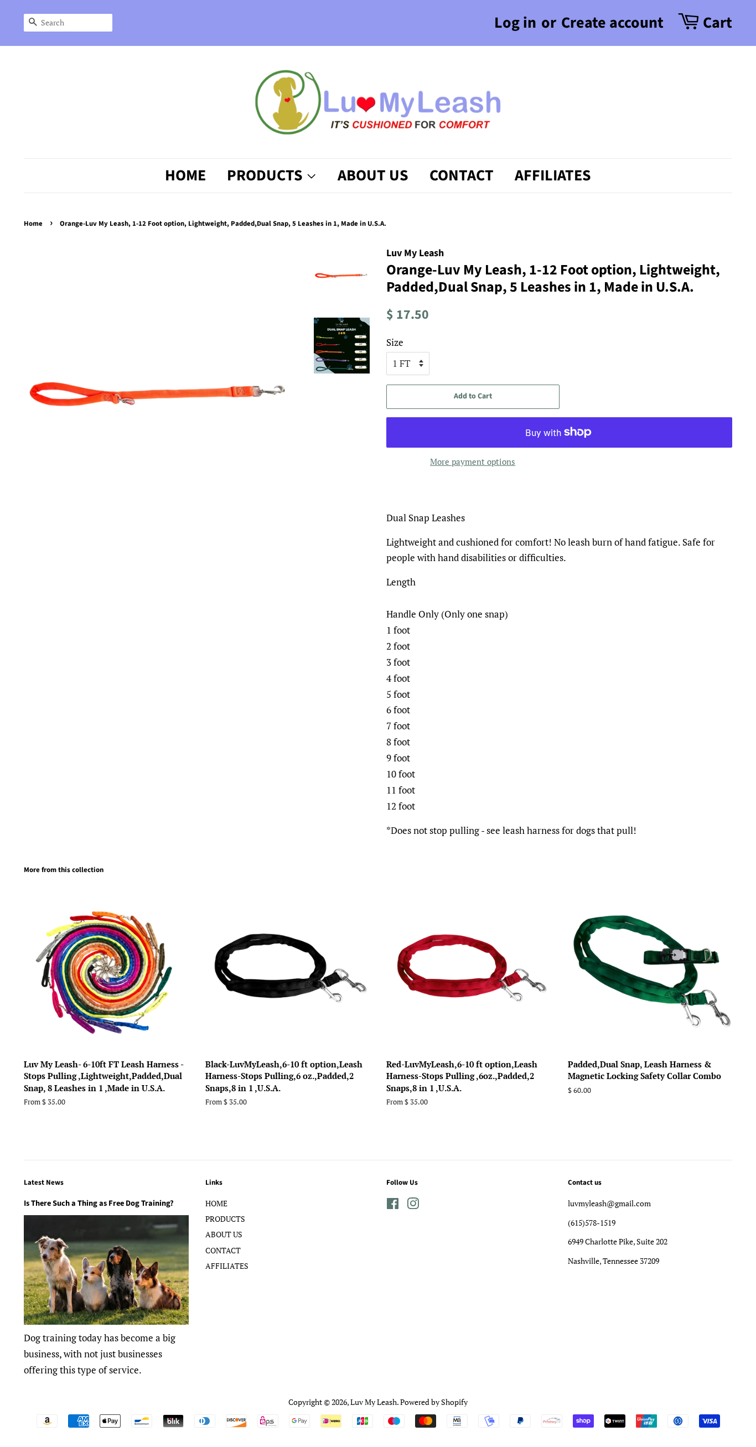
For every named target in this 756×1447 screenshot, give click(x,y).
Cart (717, 23)
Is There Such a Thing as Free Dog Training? (99, 1203)
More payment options (472, 461)
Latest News (44, 1182)
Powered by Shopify (434, 1402)
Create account (612, 23)
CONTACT (461, 175)
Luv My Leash (373, 1402)
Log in (515, 23)
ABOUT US (373, 175)
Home (33, 224)
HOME (185, 175)
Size (394, 342)
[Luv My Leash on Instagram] (413, 1205)
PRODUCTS (266, 175)
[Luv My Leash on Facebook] (392, 1205)
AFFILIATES (553, 175)
